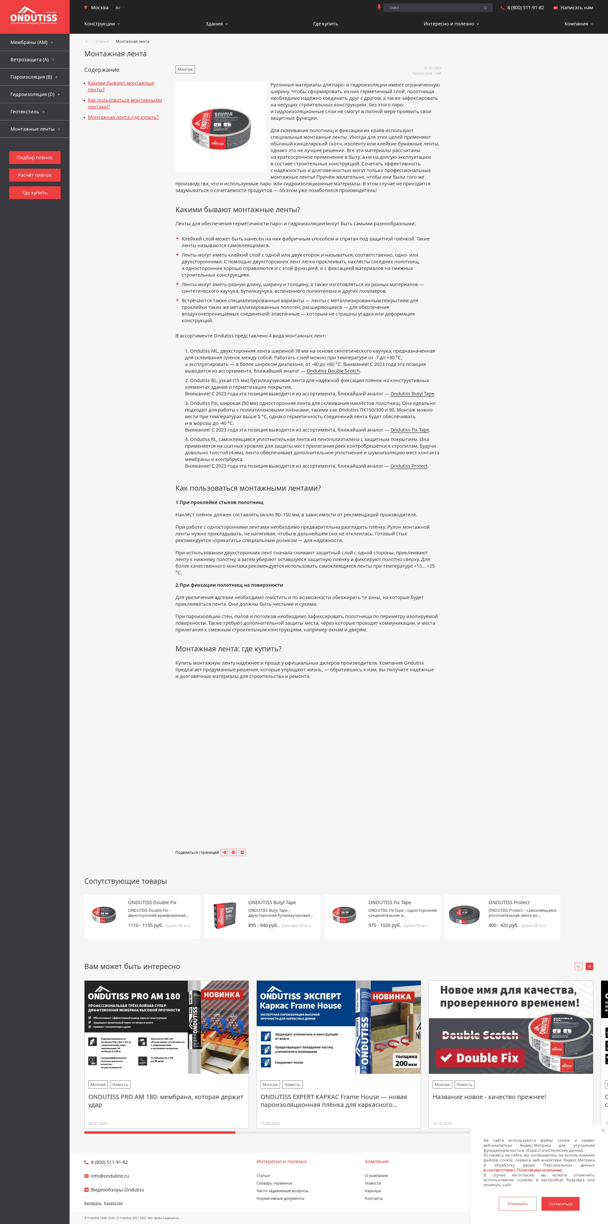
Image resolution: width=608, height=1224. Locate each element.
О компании (376, 1175)
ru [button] (118, 7)
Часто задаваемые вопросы (282, 1190)
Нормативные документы (280, 1198)
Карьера (373, 1190)
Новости (373, 1183)
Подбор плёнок (35, 157)
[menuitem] (102, 24)
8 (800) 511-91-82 (525, 7)
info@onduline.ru (110, 1176)
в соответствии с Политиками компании (523, 1170)
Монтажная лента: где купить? (123, 117)
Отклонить (518, 1203)
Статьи (102, 41)
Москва (100, 7)
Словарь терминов (274, 1183)
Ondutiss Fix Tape (409, 430)
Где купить (325, 23)
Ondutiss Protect (409, 466)
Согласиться (560, 1203)
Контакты (374, 1198)
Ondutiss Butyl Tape (412, 393)
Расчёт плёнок (35, 175)
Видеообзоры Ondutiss (117, 1189)
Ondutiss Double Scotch (333, 371)
